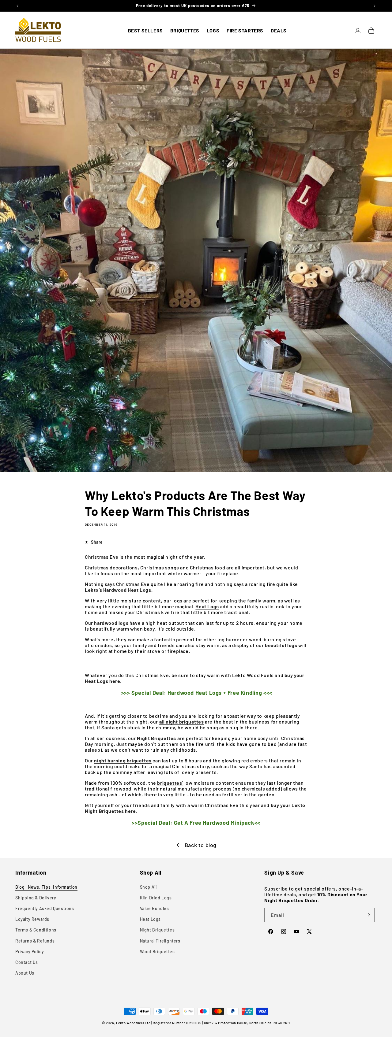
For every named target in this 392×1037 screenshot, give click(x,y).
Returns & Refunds (35, 940)
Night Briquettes (157, 929)
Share (97, 542)
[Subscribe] (367, 915)
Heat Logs (150, 919)
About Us (24, 973)
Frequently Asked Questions (44, 908)
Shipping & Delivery (35, 897)
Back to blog (201, 845)
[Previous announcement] (17, 6)
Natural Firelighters (160, 940)
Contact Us (26, 962)
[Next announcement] (374, 6)
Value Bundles (154, 908)
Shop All (148, 887)
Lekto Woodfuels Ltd (133, 1023)
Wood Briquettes (157, 951)
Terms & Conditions (35, 929)
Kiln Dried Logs (156, 897)
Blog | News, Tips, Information (46, 887)
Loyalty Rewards (32, 919)
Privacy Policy (29, 951)
